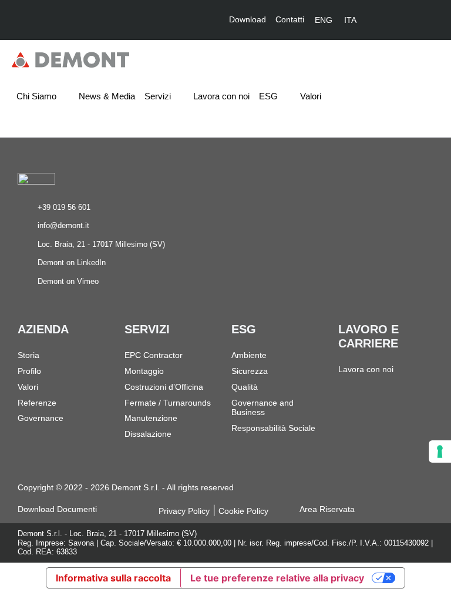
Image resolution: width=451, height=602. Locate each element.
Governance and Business (262, 407)
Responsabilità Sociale (273, 428)
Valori (310, 96)
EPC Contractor (153, 355)
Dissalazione (147, 434)
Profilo (29, 371)
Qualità (244, 387)
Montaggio (144, 371)
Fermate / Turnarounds (167, 402)
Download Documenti (57, 509)
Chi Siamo (36, 96)
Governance (40, 418)
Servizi (157, 96)
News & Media (107, 96)
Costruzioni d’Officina (163, 387)
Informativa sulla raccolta (113, 578)
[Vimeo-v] (417, 20)
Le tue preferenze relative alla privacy (277, 578)
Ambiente (249, 355)
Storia (28, 355)
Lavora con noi (221, 96)
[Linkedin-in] (390, 20)
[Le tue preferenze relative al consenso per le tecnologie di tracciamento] (440, 451)
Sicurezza (249, 371)
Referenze (37, 402)
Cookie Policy (243, 511)
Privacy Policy (184, 511)
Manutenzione (150, 418)
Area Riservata (327, 509)
